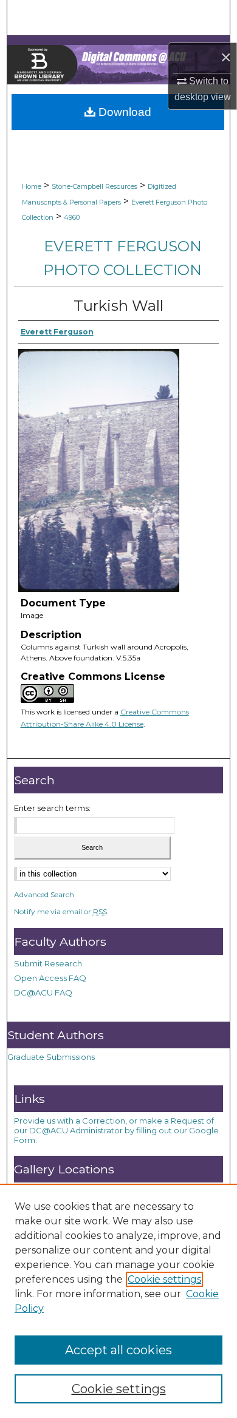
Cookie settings (164, 1279)
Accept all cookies (118, 1350)
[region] (118, 1301)
